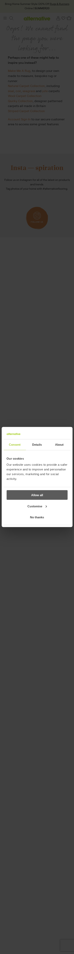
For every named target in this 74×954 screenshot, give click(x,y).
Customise (34, 506)
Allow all (37, 495)
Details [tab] (37, 444)
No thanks (37, 517)
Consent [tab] (15, 444)
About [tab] (59, 444)
